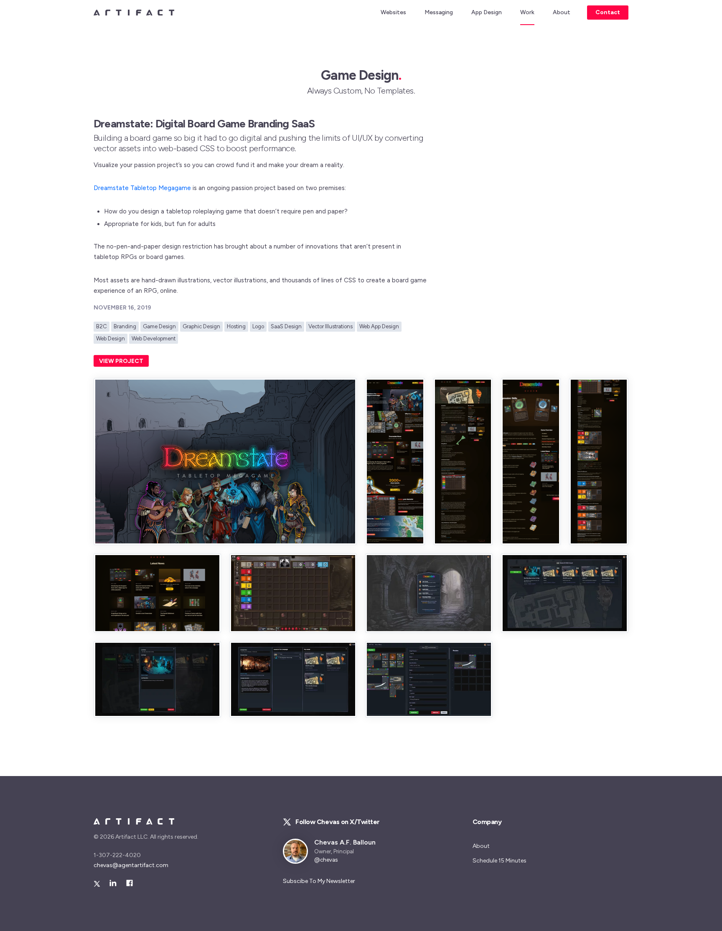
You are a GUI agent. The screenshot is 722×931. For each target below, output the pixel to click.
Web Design (110, 338)
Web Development (153, 338)
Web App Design (379, 326)
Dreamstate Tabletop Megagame (142, 188)
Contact (607, 12)
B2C (101, 326)
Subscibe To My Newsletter (319, 881)
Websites (393, 12)
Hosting (236, 326)
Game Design (159, 326)
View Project (121, 361)
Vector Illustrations (330, 326)
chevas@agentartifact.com (131, 865)
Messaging (439, 12)
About (561, 12)
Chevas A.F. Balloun (345, 842)
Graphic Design (201, 326)
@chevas (326, 860)
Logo (258, 326)
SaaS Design (286, 326)
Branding (125, 326)
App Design (486, 12)
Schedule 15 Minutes (499, 860)
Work (527, 12)
